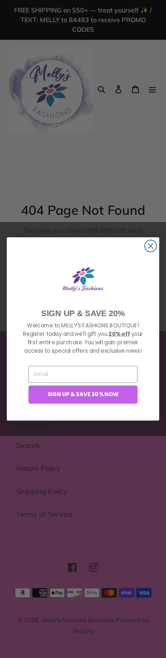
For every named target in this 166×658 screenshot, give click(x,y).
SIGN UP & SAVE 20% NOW (83, 394)
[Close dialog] (150, 246)
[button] (83, 279)
